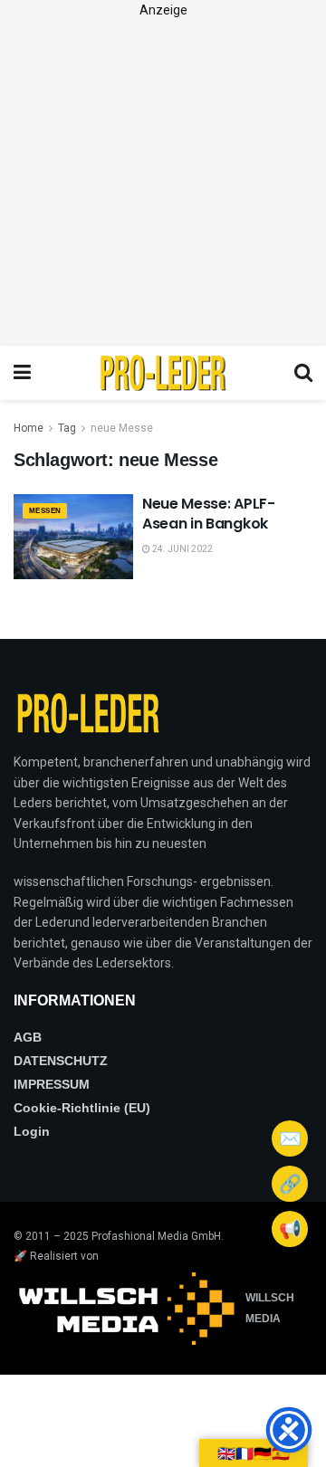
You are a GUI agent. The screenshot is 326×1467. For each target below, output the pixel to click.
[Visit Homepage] (163, 373)
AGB (28, 1037)
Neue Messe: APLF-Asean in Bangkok (208, 513)
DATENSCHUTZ (61, 1060)
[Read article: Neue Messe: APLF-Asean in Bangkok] (73, 536)
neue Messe (122, 428)
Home (28, 428)
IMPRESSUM (52, 1084)
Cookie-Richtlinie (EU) (82, 1107)
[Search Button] (303, 373)
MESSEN (45, 511)
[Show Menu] (22, 373)
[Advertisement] (163, 183)
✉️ (290, 1138)
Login (32, 1131)
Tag (67, 428)
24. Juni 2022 (181, 549)
